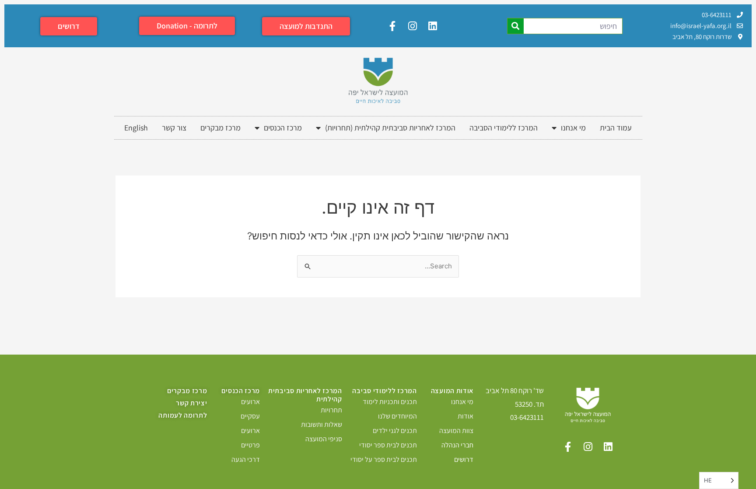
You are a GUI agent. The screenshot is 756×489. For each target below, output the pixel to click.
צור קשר (174, 128)
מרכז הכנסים (283, 128)
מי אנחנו (573, 128)
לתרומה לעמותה (182, 415)
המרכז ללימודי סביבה (384, 390)
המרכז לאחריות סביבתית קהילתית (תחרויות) (390, 128)
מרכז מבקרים (220, 128)
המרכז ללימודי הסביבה (503, 128)
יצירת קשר (191, 403)
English (136, 128)
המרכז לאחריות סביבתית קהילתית (305, 395)
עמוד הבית (616, 128)
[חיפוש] (516, 26)
